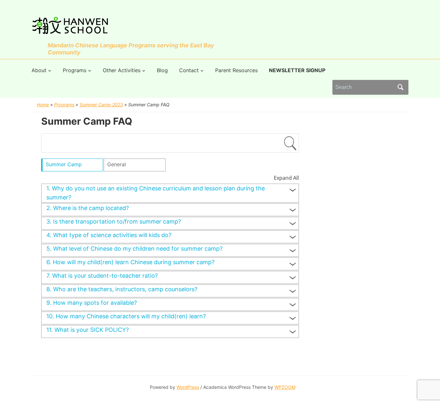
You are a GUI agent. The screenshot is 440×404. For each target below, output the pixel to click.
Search (400, 87)
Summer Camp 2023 (101, 104)
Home (43, 104)
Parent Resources (236, 70)
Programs (74, 70)
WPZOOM (284, 387)
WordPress (188, 387)
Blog (162, 70)
